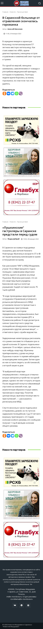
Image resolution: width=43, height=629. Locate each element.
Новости (13, 12)
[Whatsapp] (16, 93)
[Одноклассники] (28, 605)
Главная (5, 12)
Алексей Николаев (15, 29)
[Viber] (20, 93)
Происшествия (22, 12)
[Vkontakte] (8, 93)
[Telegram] (12, 93)
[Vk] (14, 605)
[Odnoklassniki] (4, 93)
